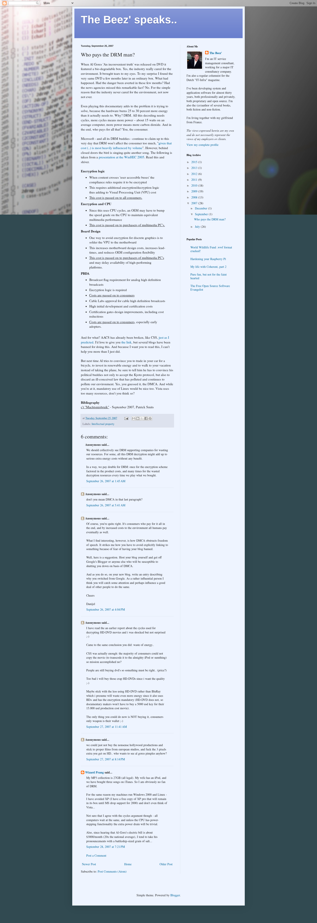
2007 (194, 203)
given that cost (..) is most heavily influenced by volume (126, 145)
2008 (194, 197)
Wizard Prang (94, 772)
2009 (194, 191)
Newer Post (89, 864)
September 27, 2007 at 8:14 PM (105, 759)
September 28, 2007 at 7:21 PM (105, 847)
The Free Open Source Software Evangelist (210, 288)
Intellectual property (103, 424)
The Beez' (215, 53)
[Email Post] (126, 418)
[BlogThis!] (138, 418)
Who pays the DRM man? (210, 219)
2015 (194, 162)
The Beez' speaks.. (129, 20)
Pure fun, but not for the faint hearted (208, 276)
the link (126, 342)
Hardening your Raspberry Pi (208, 259)
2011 (194, 180)
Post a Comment (96, 855)
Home (128, 864)
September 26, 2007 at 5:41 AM (105, 505)
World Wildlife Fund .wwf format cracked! (211, 249)
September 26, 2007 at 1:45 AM (105, 481)
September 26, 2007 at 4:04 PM (105, 609)
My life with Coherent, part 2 (208, 267)
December (201, 208)
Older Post (166, 864)
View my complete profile (202, 145)
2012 (194, 174)
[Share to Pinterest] (150, 418)
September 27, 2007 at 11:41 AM (106, 727)
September (202, 214)
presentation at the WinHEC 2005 (121, 157)
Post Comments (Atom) (112, 871)
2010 (194, 185)
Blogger (175, 895)
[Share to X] (142, 418)
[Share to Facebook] (146, 418)
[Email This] (134, 418)
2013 (194, 168)
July (198, 227)
